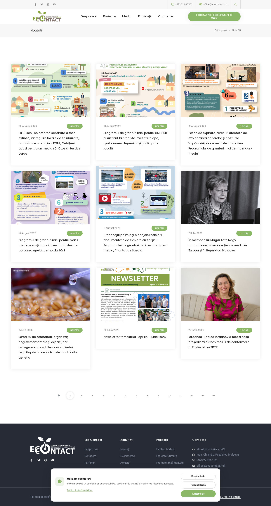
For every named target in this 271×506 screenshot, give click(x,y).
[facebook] (35, 4)
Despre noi (89, 16)
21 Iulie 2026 (195, 233)
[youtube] (54, 4)
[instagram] (48, 4)
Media (126, 16)
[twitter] (41, 4)
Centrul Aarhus (165, 449)
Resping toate (198, 476)
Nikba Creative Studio (227, 496)
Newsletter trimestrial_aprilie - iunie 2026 (135, 337)
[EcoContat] (54, 445)
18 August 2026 (112, 126)
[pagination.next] (214, 396)
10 (169, 395)
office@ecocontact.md (215, 4)
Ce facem (90, 456)
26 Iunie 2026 (111, 330)
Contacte (165, 16)
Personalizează (198, 485)
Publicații (145, 16)
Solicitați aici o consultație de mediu (214, 16)
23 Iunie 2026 (196, 330)
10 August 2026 (27, 233)
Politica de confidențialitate (47, 496)
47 (202, 395)
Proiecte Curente (166, 456)
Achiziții (125, 462)
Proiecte (109, 16)
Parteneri (89, 462)
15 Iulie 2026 (26, 330)
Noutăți (236, 30)
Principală (221, 30)
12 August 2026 (197, 126)
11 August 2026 (112, 228)
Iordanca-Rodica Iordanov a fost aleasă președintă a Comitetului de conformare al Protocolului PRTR (218, 342)
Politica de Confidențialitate (80, 490)
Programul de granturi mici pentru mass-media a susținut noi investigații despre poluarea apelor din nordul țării (49, 245)
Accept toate (198, 494)
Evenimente (127, 456)
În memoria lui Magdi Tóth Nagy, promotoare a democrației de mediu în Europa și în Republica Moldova (217, 245)
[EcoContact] (47, 16)
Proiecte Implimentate (170, 462)
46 (191, 395)
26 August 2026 (28, 126)
